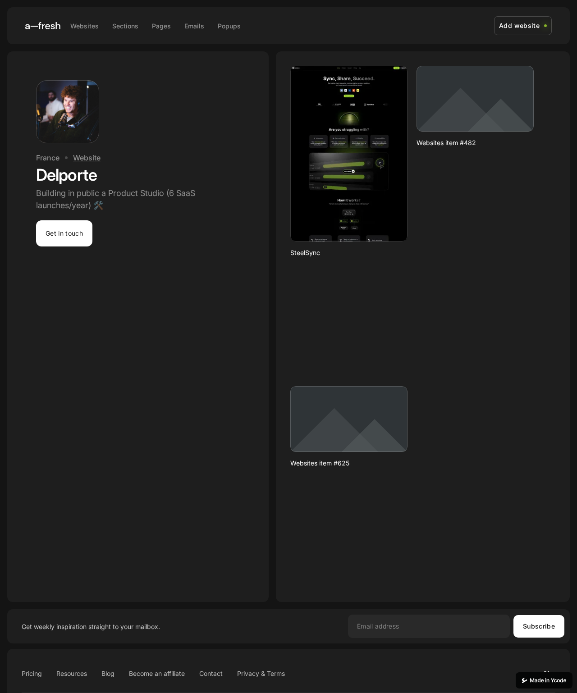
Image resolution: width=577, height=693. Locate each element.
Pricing (32, 673)
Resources (71, 673)
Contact (211, 673)
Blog (107, 673)
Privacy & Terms (261, 673)
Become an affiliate (157, 673)
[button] (64, 233)
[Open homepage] (42, 25)
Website (87, 157)
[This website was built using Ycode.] (544, 680)
